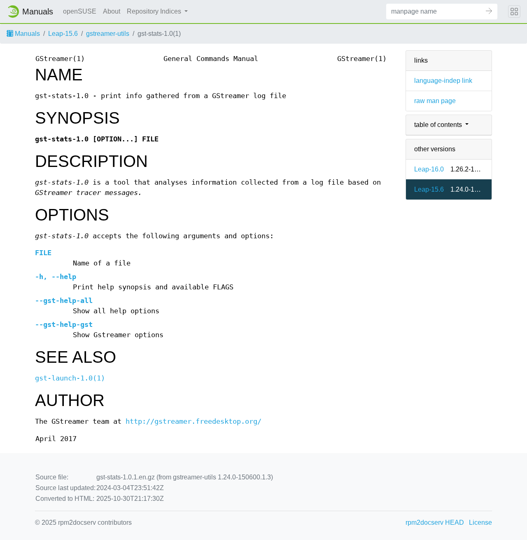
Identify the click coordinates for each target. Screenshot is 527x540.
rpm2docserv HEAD (435, 522)
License (480, 522)
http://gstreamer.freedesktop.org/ (193, 421)
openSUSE (79, 11)
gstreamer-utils (107, 33)
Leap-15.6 (63, 33)
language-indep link (443, 80)
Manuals (26, 33)
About (111, 11)
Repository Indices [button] (155, 11)
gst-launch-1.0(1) (70, 378)
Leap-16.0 (429, 169)
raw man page (435, 100)
